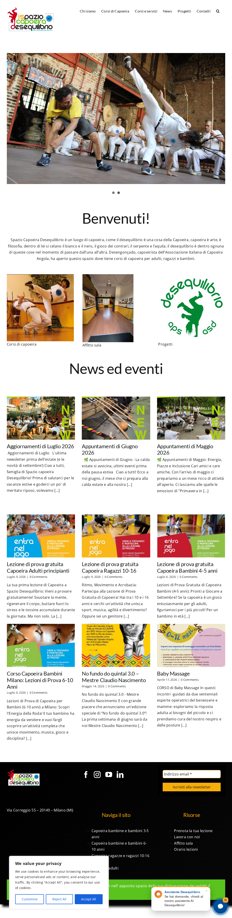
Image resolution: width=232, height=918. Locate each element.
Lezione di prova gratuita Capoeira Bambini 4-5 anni (187, 567)
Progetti (165, 344)
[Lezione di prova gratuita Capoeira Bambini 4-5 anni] (191, 535)
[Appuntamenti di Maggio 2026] (191, 418)
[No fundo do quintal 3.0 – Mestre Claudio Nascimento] (116, 645)
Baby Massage (173, 673)
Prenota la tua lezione (193, 830)
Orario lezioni (186, 849)
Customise (30, 899)
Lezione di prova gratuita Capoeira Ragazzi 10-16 (110, 567)
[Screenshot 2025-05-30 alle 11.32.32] (40, 276)
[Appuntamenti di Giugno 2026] (116, 418)
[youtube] (108, 774)
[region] (59, 882)
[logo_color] (191, 276)
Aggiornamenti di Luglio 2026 (40, 446)
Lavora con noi (187, 836)
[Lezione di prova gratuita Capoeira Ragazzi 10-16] (116, 535)
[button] (218, 10)
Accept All (88, 899)
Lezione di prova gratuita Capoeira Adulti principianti (38, 567)
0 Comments (38, 577)
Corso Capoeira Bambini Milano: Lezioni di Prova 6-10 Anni (40, 680)
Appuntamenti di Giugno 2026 (110, 449)
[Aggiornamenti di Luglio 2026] (41, 418)
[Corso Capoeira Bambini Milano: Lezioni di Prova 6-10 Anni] (41, 645)
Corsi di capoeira (21, 344)
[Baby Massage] (191, 645)
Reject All (59, 899)
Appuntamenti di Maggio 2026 (185, 449)
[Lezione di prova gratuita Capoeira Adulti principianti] (41, 535)
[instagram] (97, 774)
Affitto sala (91, 345)
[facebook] (85, 774)
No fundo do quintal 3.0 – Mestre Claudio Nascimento (114, 676)
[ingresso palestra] (107, 276)
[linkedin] (120, 774)
